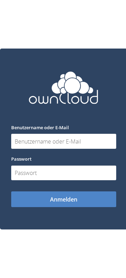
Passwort (21, 159)
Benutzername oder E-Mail (40, 127)
